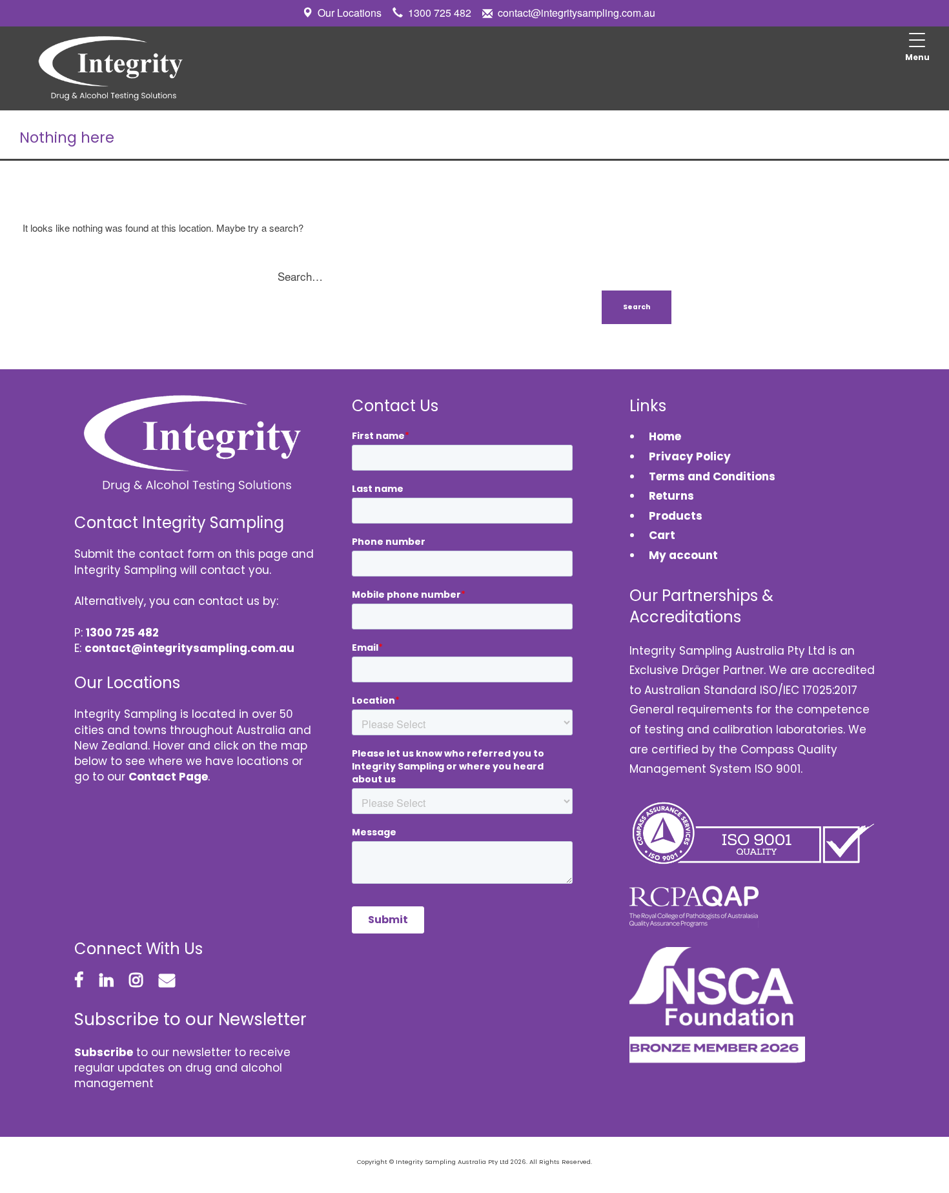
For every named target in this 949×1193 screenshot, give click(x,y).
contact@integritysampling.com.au (576, 12)
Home (665, 436)
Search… (300, 276)
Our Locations (350, 12)
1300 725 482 (439, 12)
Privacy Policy (690, 456)
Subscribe (103, 1052)
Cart (662, 535)
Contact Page (168, 776)
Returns (671, 496)
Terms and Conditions (712, 476)
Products (675, 516)
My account (683, 555)
